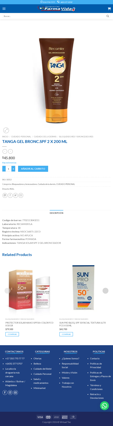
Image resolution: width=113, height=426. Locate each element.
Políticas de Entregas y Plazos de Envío (100, 376)
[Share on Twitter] (15, 195)
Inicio (5, 136)
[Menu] (4, 8)
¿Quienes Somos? (70, 358)
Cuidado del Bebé (42, 368)
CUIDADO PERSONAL (21, 136)
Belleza (37, 363)
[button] (104, 405)
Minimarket (40, 388)
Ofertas (37, 358)
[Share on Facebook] (10, 195)
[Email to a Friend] (20, 195)
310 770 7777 (49, 2)
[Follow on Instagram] (10, 392)
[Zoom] (6, 130)
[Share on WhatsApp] (5, 195)
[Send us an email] (15, 392)
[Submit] (107, 16)
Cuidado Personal (42, 373)
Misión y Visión (69, 372)
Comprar (12, 334)
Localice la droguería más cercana (12, 372)
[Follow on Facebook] (5, 392)
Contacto (95, 358)
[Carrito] (109, 8)
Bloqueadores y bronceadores (76, 136)
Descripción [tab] (56, 213)
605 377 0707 (66, 2)
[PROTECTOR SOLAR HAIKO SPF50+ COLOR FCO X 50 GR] (29, 288)
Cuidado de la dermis (45, 136)
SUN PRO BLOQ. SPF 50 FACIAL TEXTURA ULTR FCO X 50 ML (82, 324)
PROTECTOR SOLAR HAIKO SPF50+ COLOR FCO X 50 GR (29, 324)
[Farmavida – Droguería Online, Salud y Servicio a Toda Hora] (56, 9)
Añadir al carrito (33, 168)
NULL (12, 189)
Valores (65, 377)
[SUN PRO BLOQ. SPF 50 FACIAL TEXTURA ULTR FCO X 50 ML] (83, 288)
